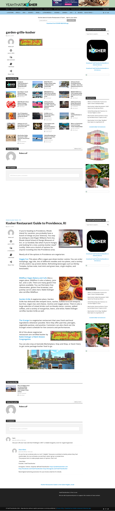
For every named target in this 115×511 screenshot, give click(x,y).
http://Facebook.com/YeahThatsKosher (31, 469)
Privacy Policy (60, 508)
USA (71, 12)
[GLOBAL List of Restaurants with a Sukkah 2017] (37, 116)
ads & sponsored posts (70, 495)
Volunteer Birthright (75, 9)
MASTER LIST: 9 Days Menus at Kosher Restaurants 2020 (23, 103)
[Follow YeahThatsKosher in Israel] (64, 116)
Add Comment (11, 60)
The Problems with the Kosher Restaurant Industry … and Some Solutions (50, 126)
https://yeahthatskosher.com (59, 466)
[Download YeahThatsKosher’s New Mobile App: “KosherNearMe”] (11, 84)
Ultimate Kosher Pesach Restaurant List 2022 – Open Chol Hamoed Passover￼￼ (77, 84)
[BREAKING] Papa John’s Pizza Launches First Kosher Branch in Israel (50, 94)
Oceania (56, 12)
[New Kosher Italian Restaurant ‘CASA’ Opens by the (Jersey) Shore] (11, 138)
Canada (64, 12)
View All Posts (77, 148)
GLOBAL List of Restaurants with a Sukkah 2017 (49, 115)
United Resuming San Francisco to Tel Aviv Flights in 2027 (50, 137)
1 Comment (75, 106)
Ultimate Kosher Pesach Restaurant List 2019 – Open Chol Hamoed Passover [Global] (50, 104)
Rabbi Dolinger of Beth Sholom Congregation (32, 338)
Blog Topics (88, 12)
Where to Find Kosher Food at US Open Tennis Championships (77, 125)
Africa (18, 12)
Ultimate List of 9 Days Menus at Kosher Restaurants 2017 (23, 125)
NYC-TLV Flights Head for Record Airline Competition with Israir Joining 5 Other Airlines (23, 388)
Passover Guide (38, 9)
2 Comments (11, 250)
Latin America (47, 12)
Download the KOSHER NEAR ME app (57, 23)
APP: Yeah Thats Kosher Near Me (62, 9)
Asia (24, 12)
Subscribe (29, 9)
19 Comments (49, 129)
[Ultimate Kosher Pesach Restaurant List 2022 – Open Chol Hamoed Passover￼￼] (64, 84)
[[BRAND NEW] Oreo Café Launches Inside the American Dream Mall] (64, 94)
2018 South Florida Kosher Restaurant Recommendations (76, 103)
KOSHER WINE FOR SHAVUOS (97, 127)
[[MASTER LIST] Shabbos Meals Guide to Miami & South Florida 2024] (37, 84)
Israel (38, 12)
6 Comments (49, 118)
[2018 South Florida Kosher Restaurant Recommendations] (64, 104)
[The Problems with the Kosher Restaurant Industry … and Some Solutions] (37, 126)
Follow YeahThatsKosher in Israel (76, 115)
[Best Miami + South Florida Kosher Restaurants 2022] (11, 94)
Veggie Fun (23, 259)
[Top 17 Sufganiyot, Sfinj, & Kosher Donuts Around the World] (11, 116)
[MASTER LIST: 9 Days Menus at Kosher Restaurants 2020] (11, 104)
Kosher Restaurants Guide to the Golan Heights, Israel (57, 484)
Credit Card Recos (48, 9)
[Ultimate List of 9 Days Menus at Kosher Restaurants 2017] (11, 126)
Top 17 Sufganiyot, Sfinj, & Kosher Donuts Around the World (23, 115)
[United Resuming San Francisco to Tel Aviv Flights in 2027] (37, 138)
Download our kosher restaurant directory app (78, 508)
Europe (30, 12)
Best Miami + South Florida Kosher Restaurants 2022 (23, 93)
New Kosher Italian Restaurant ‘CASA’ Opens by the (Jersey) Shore (23, 138)
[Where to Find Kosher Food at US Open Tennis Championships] (64, 126)
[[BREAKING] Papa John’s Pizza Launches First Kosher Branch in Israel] (37, 94)
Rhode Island (10, 220)
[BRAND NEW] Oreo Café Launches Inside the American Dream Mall (76, 94)
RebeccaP (11, 46)
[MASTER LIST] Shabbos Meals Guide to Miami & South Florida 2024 (50, 84)
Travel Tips (17, 220)
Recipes (80, 12)
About (7, 9)
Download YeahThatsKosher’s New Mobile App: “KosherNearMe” (23, 84)
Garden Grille (24, 299)
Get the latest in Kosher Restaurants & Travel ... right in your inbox (57, 17)
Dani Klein (22, 450)
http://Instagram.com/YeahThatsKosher (55, 469)
